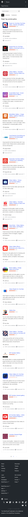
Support (3, 477)
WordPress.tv (5, 482)
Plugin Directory (4, 5)
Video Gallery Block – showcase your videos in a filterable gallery (16, 247)
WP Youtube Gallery (14, 353)
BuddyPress (4, 493)
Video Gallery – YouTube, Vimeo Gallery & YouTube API (17, 332)
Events (16, 477)
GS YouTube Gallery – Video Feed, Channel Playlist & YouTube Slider (16, 415)
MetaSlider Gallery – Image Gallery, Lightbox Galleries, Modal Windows (16, 115)
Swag (17, 482)
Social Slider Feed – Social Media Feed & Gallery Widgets (16, 93)
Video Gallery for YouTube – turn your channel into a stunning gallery (16, 374)
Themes (16, 466)
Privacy (3, 470)
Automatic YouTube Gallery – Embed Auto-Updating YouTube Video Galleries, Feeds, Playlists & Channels (16, 159)
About (2, 463)
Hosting (3, 468)
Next (16, 456)
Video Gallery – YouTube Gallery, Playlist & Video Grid (17, 202)
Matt (3, 488)
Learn (2, 475)
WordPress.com (5, 486)
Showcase (17, 463)
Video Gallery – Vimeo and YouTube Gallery (15, 180)
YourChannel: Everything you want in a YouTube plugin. (17, 136)
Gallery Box (12, 310)
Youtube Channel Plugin (15, 434)
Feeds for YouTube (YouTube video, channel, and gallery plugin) (17, 24)
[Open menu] (26, 2)
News (2, 466)
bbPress (4, 490)
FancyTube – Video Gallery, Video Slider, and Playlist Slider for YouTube (16, 226)
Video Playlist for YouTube (16, 289)
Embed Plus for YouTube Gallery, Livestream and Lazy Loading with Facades (17, 47)
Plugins (16, 468)
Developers (4, 479)
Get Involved (18, 475)
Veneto (6, 499)
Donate (17, 479)
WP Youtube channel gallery (17, 395)
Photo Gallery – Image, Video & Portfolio (15, 268)
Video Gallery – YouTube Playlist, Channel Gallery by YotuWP (16, 72)
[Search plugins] (19, 11)
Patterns (17, 470)
